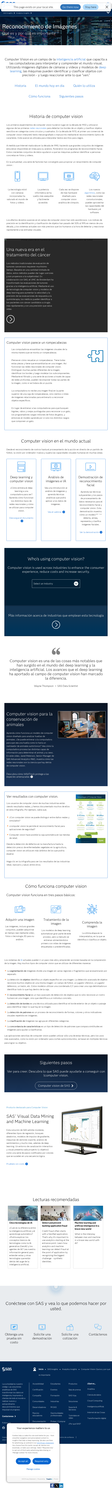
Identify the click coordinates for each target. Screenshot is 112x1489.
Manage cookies (33, 1469)
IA (21, 960)
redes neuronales (38, 128)
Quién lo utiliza (84, 86)
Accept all (23, 1461)
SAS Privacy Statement (45, 1443)
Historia (20, 86)
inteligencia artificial (71, 59)
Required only (41, 1461)
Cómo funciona (39, 96)
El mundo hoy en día (49, 86)
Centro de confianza (66, 1437)
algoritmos (90, 193)
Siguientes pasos (71, 96)
